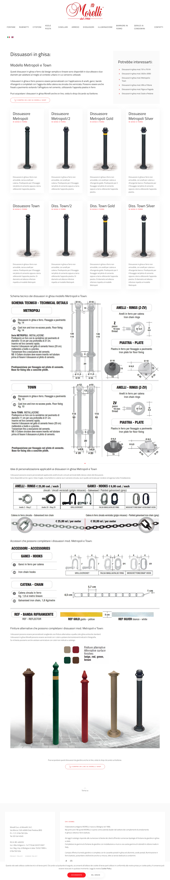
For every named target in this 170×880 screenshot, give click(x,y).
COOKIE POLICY (31, 856)
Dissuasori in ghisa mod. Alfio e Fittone (137, 85)
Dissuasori (88, 27)
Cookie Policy (106, 868)
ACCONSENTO (76, 875)
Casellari (63, 27)
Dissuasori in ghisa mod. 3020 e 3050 (136, 73)
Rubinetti (24, 27)
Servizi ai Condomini (139, 27)
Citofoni (37, 27)
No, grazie (95, 875)
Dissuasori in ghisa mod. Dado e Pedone (137, 93)
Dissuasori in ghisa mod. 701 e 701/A (136, 69)
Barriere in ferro (122, 27)
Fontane (11, 27)
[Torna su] (85, 788)
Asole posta (48, 27)
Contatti (158, 27)
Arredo (75, 27)
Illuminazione (105, 27)
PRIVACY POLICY (16, 856)
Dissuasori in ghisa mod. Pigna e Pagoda (137, 89)
